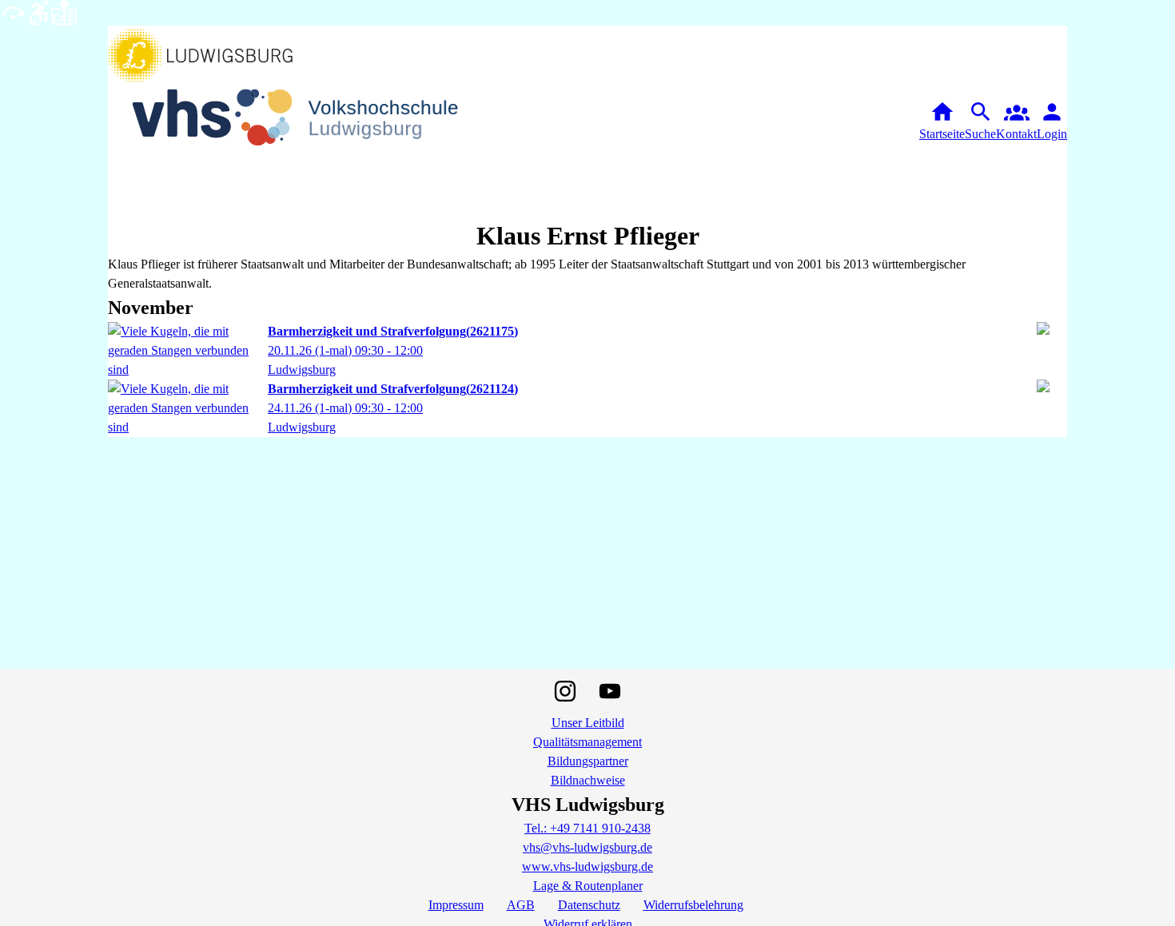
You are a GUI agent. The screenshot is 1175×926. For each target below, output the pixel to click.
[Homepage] (308, 121)
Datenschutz (589, 905)
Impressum (456, 905)
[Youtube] (610, 691)
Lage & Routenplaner (588, 885)
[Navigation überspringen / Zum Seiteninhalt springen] (13, 11)
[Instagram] (565, 691)
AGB (521, 905)
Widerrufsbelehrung (693, 905)
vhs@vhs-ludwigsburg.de (587, 847)
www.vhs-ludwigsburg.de (587, 866)
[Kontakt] (1016, 121)
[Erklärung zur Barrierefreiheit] (38, 11)
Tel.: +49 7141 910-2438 (587, 828)
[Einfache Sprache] (64, 11)
